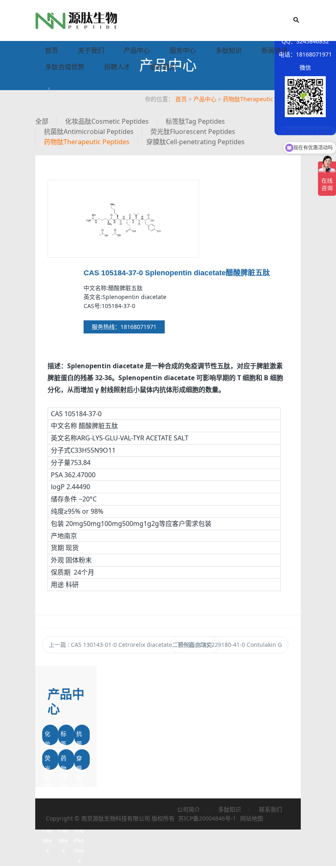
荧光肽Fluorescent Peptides (192, 131)
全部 (41, 121)
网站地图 (251, 818)
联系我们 (163, 66)
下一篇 (229, 644)
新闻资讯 (274, 50)
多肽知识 (229, 50)
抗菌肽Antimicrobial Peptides (89, 131)
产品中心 (137, 50)
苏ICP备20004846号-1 (207, 818)
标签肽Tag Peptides (195, 121)
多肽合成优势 (64, 66)
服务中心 (183, 50)
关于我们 (91, 50)
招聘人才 (117, 66)
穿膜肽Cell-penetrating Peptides (195, 141)
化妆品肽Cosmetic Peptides (107, 121)
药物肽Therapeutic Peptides (261, 99)
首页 (51, 50)
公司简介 (188, 809)
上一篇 (130, 644)
